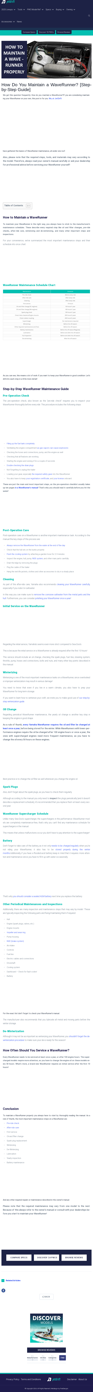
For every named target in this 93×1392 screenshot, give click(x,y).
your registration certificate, (38, 478)
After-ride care (13, 1127)
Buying (59, 9)
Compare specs (18, 1257)
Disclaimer (72, 1379)
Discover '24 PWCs (47, 1257)
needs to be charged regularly (65, 846)
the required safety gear (42, 474)
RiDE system (37, 558)
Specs (48, 9)
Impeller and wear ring (16, 932)
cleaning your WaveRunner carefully (73, 584)
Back (47, 1297)
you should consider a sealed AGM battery (32, 896)
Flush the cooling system (17, 554)
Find (62, 1358)
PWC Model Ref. (34, 9)
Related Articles (13, 1280)
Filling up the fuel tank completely (21, 443)
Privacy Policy (12, 1379)
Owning (69, 9)
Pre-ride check (13, 1123)
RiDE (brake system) (15, 941)
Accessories (6, 21)
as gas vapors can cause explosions (52, 448)
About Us (82, 1379)
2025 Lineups (7, 9)
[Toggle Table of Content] (27, 206)
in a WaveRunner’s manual (26, 488)
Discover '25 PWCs (46, 32)
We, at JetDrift (55, 98)
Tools (20, 9)
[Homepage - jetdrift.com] (8, 2)
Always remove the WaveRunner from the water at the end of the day (36, 545)
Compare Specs (29, 32)
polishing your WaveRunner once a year (53, 598)
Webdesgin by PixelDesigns (59, 1388)
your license (59, 478)
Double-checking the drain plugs (20, 465)
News (19, 21)
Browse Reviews (64, 32)
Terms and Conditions (31, 1379)
